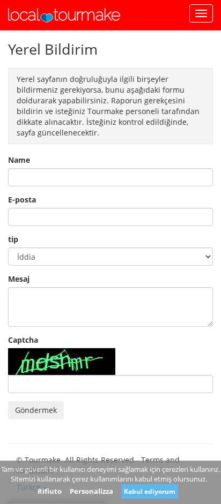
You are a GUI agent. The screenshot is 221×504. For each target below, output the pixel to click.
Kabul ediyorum (149, 491)
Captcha (23, 340)
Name (19, 160)
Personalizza (91, 491)
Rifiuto (50, 491)
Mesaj (19, 279)
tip (13, 239)
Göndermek (36, 410)
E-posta (22, 199)
